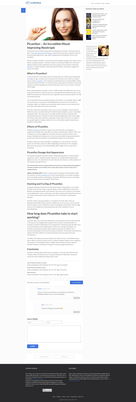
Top (132, 398)
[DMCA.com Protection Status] (47, 391)
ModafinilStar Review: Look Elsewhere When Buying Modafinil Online (99, 15)
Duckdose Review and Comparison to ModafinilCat (98, 20)
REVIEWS (108, 3)
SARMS (103, 3)
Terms (54, 396)
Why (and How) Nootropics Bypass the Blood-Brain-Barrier (99, 37)
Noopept (50, 53)
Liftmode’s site (46, 175)
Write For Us (81, 396)
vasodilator (39, 81)
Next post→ (64, 357)
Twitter (63, 396)
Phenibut (36, 130)
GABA (31, 79)
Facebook (59, 396)
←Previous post (43, 357)
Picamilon (30, 67)
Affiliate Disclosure (38, 379)
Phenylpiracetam (39, 53)
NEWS (92, 3)
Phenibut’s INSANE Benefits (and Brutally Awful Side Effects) (99, 26)
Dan (42, 305)
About (67, 396)
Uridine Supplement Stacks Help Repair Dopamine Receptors (99, 31)
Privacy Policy (73, 396)
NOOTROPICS (98, 3)
